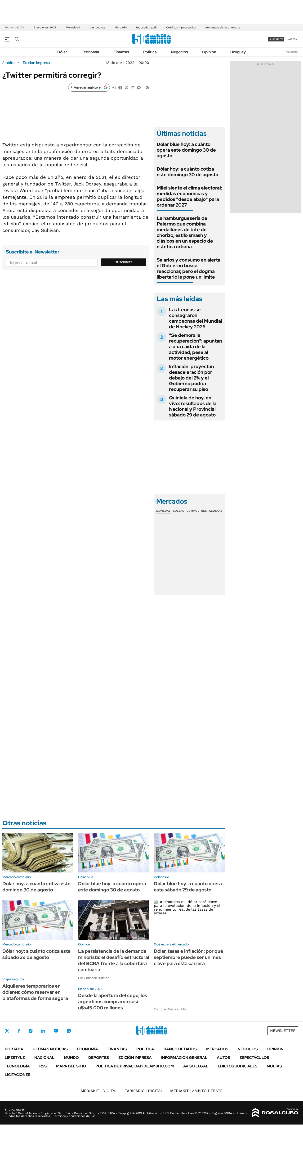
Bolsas (178, 510)
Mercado (121, 27)
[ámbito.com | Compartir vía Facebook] (120, 87)
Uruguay (238, 52)
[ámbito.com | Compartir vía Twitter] (126, 87)
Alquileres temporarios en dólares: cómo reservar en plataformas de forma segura (35, 992)
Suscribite (123, 262)
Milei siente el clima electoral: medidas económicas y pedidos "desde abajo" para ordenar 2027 (189, 196)
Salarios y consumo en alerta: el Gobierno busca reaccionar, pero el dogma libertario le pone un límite (189, 268)
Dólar (62, 52)
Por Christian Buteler (93, 978)
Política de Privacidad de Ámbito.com (134, 1066)
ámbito (8, 63)
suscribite (276, 39)
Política (150, 52)
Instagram (30, 1031)
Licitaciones (17, 1074)
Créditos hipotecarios (181, 27)
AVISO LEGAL (195, 1066)
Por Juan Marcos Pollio (170, 1009)
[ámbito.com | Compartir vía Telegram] (139, 87)
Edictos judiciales (237, 1066)
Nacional (44, 1057)
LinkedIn (43, 1031)
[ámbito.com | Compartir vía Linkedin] (132, 87)
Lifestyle (15, 1057)
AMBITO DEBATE (196, 1091)
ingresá (292, 39)
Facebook (19, 1031)
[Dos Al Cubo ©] (275, 1113)
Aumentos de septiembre (222, 27)
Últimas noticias (50, 1049)
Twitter (7, 1031)
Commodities (197, 510)
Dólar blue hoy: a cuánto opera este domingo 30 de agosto (186, 150)
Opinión (209, 52)
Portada (14, 1049)
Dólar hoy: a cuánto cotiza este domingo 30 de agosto (187, 172)
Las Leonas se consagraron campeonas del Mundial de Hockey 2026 (195, 318)
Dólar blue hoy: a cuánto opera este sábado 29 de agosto (188, 887)
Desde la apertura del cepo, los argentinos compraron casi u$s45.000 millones (112, 1001)
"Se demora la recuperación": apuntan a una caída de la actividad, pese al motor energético (195, 346)
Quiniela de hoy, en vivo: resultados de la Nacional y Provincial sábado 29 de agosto (192, 406)
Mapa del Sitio (71, 1066)
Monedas (163, 510)
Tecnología (17, 1066)
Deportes (98, 1057)
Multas (274, 1066)
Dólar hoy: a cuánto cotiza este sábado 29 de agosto (36, 954)
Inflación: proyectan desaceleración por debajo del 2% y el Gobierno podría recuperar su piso (191, 377)
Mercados (217, 1049)
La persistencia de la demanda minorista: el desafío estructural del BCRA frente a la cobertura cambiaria (113, 960)
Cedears (216, 510)
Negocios (179, 52)
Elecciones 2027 (45, 27)
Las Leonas (97, 27)
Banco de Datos (180, 1049)
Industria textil (146, 27)
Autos (223, 1057)
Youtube (55, 1031)
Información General (184, 1057)
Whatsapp (69, 1031)
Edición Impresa (135, 1057)
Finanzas (121, 52)
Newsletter (292, 51)
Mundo (71, 1057)
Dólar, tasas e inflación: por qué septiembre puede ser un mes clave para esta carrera (188, 957)
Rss (43, 1066)
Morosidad (73, 27)
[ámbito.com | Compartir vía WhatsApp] (114, 87)
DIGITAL (99, 1091)
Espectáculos (254, 1057)
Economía (90, 52)
